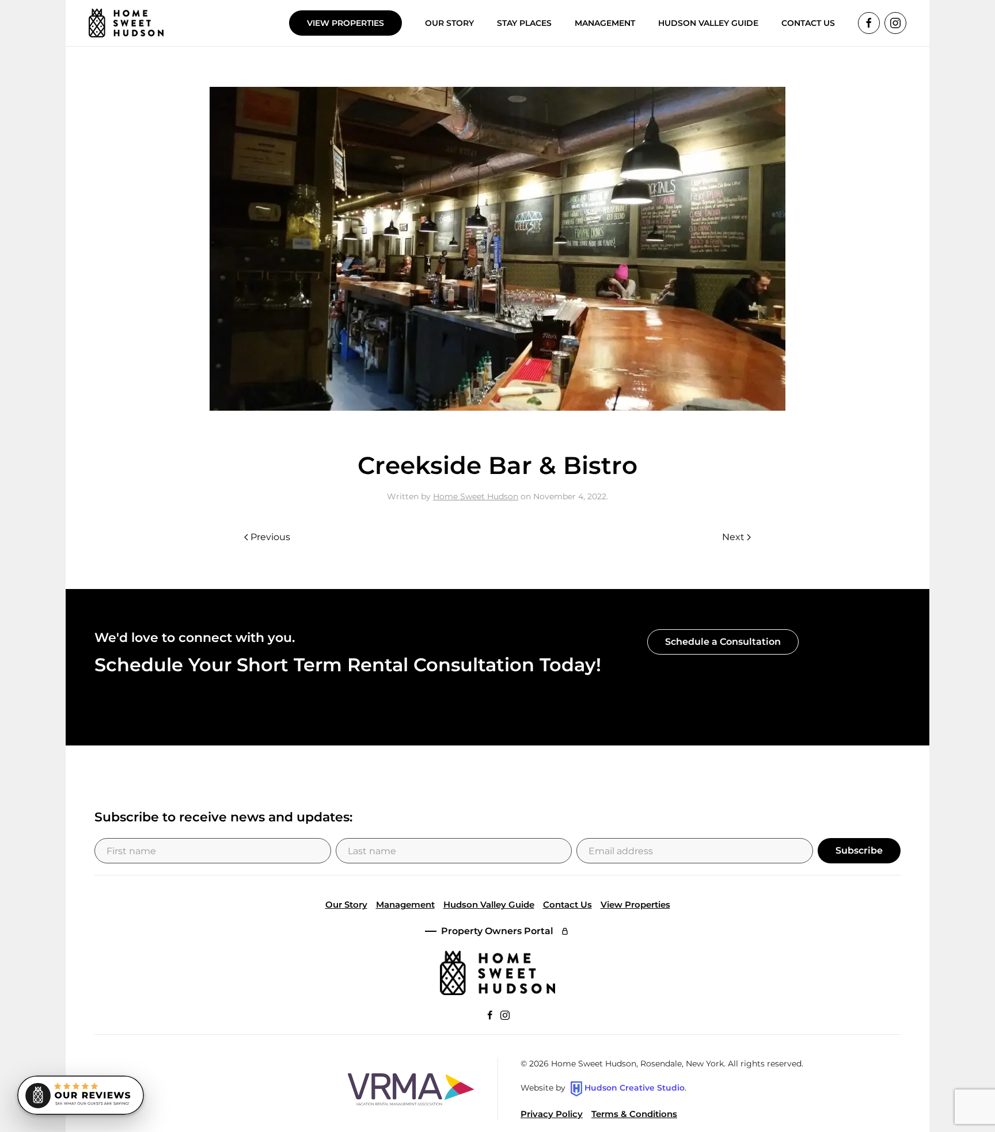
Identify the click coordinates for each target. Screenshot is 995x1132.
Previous (270, 536)
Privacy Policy (552, 1113)
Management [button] (605, 23)
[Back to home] (126, 23)
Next (733, 536)
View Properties (345, 23)
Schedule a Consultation (723, 641)
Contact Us (567, 904)
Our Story (449, 23)
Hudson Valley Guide (708, 23)
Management (405, 904)
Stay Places (524, 23)
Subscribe (859, 850)
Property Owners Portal (497, 931)
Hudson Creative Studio (634, 1088)
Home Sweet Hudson (475, 496)
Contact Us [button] (808, 23)
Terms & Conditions (634, 1113)
